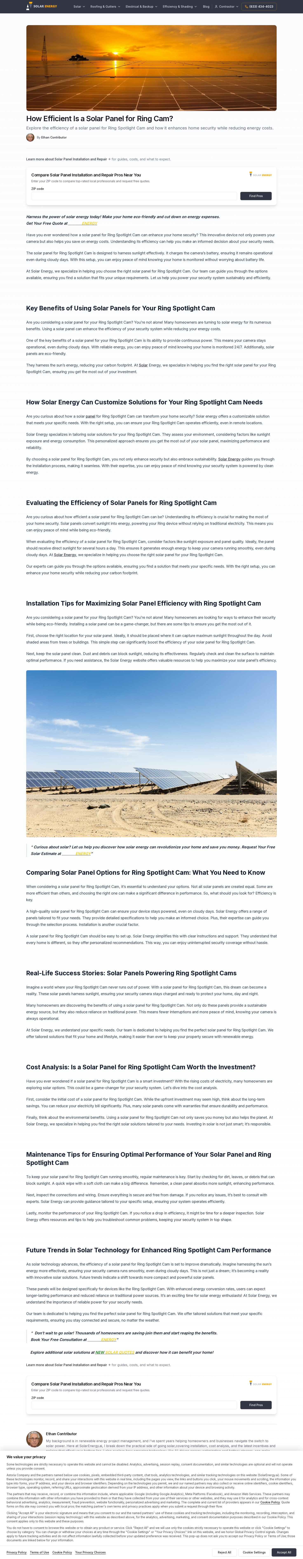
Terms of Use (39, 1552)
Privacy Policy (17, 1552)
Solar (143, 365)
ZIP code (37, 188)
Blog (206, 6)
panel (90, 416)
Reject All (224, 1552)
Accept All (284, 1552)
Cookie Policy (270, 1502)
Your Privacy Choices (90, 1552)
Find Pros (256, 196)
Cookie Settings (254, 1552)
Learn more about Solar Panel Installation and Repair (66, 159)
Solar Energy (229, 459)
